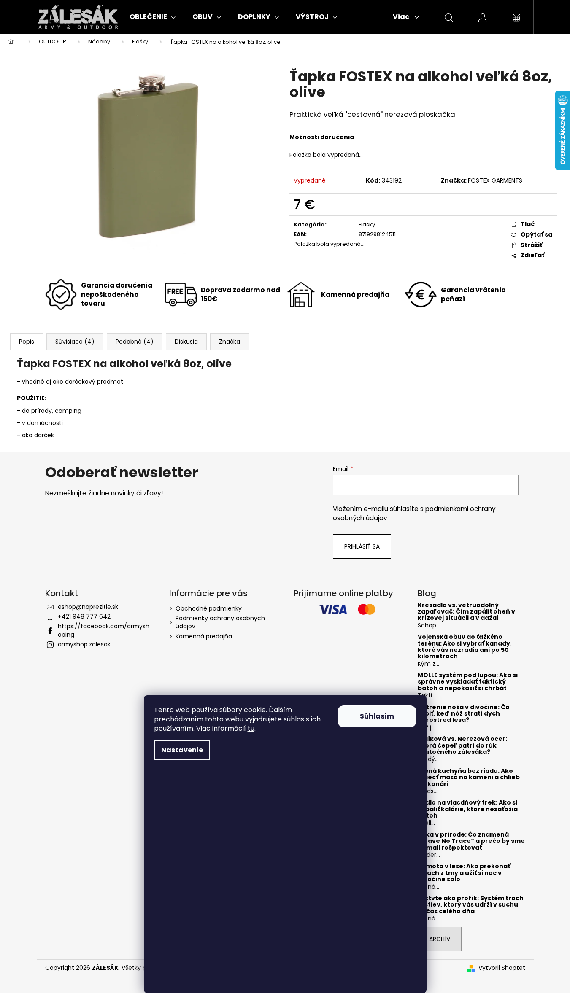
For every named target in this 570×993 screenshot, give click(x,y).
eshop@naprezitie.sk (88, 607)
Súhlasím (377, 716)
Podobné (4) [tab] (135, 341)
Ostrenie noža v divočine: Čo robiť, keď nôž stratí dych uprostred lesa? (464, 714)
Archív (439, 939)
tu (251, 728)
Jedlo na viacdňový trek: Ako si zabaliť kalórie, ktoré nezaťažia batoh (468, 809)
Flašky (367, 225)
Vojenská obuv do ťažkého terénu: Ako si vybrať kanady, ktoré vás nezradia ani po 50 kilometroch (465, 647)
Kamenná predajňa (204, 636)
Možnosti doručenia (321, 137)
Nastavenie (182, 750)
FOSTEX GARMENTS (495, 180)
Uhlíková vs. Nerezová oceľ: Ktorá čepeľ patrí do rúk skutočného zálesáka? (462, 745)
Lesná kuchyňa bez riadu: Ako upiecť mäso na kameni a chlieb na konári (469, 777)
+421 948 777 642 (84, 616)
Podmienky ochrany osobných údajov (220, 622)
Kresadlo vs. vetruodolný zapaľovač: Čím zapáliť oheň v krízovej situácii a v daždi (466, 612)
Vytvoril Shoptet (501, 968)
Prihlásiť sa (362, 546)
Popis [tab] (26, 341)
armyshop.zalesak (84, 644)
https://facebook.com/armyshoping (103, 630)
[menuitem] (152, 17)
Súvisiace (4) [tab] (75, 341)
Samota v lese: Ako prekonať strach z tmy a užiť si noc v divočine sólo (464, 873)
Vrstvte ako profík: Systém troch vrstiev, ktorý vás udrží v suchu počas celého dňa (471, 905)
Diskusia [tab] (186, 341)
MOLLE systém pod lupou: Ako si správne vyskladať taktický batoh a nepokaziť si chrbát (468, 682)
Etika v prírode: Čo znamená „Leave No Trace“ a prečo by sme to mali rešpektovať (471, 841)
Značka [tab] (229, 341)
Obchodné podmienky (209, 608)
